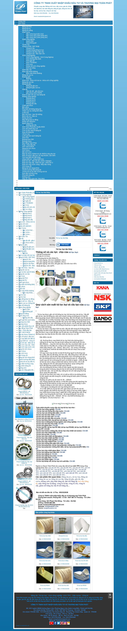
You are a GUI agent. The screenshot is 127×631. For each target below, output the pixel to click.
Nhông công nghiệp (29, 96)
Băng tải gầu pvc (32, 86)
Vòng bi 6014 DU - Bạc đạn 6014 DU (24, 438)
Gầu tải (24, 89)
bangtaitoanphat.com (50, 508)
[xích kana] (103, 290)
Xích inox (29, 64)
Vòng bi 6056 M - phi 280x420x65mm (24, 392)
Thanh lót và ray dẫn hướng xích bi (34, 171)
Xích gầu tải (30, 61)
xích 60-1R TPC (72, 469)
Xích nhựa (26, 150)
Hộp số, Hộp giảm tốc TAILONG (33, 179)
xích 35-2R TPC (66, 468)
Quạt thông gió (31, 43)
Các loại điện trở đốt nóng (31, 157)
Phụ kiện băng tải (28, 175)
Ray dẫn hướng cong (29, 173)
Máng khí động (27, 30)
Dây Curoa (26, 32)
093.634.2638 (102, 216)
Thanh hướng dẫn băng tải (31, 170)
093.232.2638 (102, 230)
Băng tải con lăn (28, 82)
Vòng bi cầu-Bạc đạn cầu (35, 52)
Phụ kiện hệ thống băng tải (31, 109)
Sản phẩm (21, 25)
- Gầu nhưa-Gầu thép (98, 277)
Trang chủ (21, 21)
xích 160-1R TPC (46, 475)
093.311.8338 (102, 244)
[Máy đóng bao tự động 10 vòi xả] (24, 417)
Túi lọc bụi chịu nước (45, 560)
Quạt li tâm (30, 41)
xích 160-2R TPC (59, 475)
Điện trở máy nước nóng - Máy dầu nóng (36, 164)
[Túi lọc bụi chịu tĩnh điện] (81, 550)
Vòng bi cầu (30, 48)
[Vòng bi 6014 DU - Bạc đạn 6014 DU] (24, 435)
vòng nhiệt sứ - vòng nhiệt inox (33, 159)
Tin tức (20, 184)
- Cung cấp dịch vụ (98, 263)
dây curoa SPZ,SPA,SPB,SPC (37, 36)
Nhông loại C (31, 102)
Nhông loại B (30, 100)
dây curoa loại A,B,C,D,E (35, 34)
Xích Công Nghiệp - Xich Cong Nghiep (39, 57)
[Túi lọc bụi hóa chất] (63, 574)
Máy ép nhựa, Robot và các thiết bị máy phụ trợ (38, 154)
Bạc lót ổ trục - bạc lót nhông (32, 114)
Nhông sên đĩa (31, 103)
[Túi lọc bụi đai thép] (73, 235)
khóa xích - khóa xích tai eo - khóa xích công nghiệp (40, 80)
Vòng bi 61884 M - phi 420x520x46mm (24, 481)
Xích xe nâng (30, 68)
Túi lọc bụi (26, 44)
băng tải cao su (45, 479)
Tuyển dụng (22, 182)
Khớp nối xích (27, 118)
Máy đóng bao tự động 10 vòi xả (24, 419)
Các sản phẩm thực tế (30, 129)
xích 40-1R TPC (78, 468)
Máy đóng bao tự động (30, 120)
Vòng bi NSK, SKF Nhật (30, 46)
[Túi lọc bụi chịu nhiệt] (45, 525)
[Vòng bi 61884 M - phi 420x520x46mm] (24, 479)
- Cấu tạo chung (97, 265)
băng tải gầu (69, 479)
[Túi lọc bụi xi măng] (63, 550)
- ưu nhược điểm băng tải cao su (101, 269)
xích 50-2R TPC (60, 469)
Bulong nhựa (26, 141)
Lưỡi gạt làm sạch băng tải (31, 136)
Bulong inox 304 (28, 139)
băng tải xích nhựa (28, 148)
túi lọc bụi (76, 477)
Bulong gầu (26, 77)
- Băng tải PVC (97, 275)
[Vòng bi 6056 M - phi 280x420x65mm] (24, 389)
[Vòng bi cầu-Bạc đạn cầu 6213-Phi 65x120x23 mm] (24, 503)
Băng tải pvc (66, 477)
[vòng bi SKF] (103, 311)
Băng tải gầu (26, 84)
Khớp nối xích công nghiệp (35, 66)
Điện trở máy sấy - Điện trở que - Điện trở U (37, 162)
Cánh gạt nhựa (27, 105)
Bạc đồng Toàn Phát (29, 143)
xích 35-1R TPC (54, 468)
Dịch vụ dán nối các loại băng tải (33, 95)
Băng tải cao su (27, 75)
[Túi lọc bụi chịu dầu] (81, 525)
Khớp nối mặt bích (28, 121)
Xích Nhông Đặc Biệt (33, 59)
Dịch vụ (21, 180)
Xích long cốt (26, 166)
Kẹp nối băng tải (28, 132)
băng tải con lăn (57, 479)
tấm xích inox (26, 152)
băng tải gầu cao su (33, 87)
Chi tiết (58, 409)
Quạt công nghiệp (28, 39)
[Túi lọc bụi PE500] (45, 574)
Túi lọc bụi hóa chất (63, 585)
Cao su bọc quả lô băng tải (31, 130)
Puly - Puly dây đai (28, 145)
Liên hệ (21, 186)
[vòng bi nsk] (103, 300)
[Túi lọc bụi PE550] (81, 574)
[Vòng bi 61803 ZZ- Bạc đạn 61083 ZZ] (24, 460)
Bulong (28, 78)
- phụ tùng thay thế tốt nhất (99, 271)
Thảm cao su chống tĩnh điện (32, 111)
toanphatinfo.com (25, 625)
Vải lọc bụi (26, 134)
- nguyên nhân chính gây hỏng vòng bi (102, 273)
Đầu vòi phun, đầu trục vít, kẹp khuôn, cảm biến (38, 155)
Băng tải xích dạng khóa (30, 168)
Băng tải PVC (27, 27)
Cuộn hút (25, 112)
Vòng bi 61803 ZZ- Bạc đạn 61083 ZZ (24, 462)
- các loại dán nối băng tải (99, 278)
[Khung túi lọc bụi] (63, 525)
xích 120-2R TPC (59, 473)
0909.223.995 (102, 201)
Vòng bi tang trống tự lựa (35, 50)
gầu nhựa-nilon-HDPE (34, 93)
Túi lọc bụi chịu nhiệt (45, 535)
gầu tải (77, 479)
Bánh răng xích (27, 123)
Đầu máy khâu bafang (30, 71)
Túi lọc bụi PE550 (81, 585)
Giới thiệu (21, 23)
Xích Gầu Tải (26, 70)
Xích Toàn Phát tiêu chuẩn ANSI (33, 127)
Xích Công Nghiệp (28, 55)
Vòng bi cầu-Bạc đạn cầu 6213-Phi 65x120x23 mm (24, 505)
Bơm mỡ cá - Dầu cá (29, 116)
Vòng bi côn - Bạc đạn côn (35, 53)
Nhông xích (26, 177)
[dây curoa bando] (103, 322)
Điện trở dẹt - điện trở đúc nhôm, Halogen (36, 161)
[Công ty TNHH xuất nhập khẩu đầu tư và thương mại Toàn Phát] (20, 13)
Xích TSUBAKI (31, 62)
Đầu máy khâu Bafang (34, 73)
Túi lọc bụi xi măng (63, 560)
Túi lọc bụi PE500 (45, 585)
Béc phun (25, 107)
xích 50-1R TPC (48, 469)
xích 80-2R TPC (57, 471)
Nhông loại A (30, 98)
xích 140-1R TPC (72, 473)
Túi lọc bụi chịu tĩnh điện (81, 560)
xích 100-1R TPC (70, 471)
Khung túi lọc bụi (63, 535)
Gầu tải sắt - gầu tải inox (34, 91)
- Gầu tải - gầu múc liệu (99, 267)
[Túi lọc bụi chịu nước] (45, 550)
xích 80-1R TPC (45, 471)
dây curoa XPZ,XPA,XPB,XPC (37, 37)
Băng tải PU (26, 28)
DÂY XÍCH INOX (28, 146)
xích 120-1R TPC (45, 473)
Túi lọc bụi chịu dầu (81, 535)
